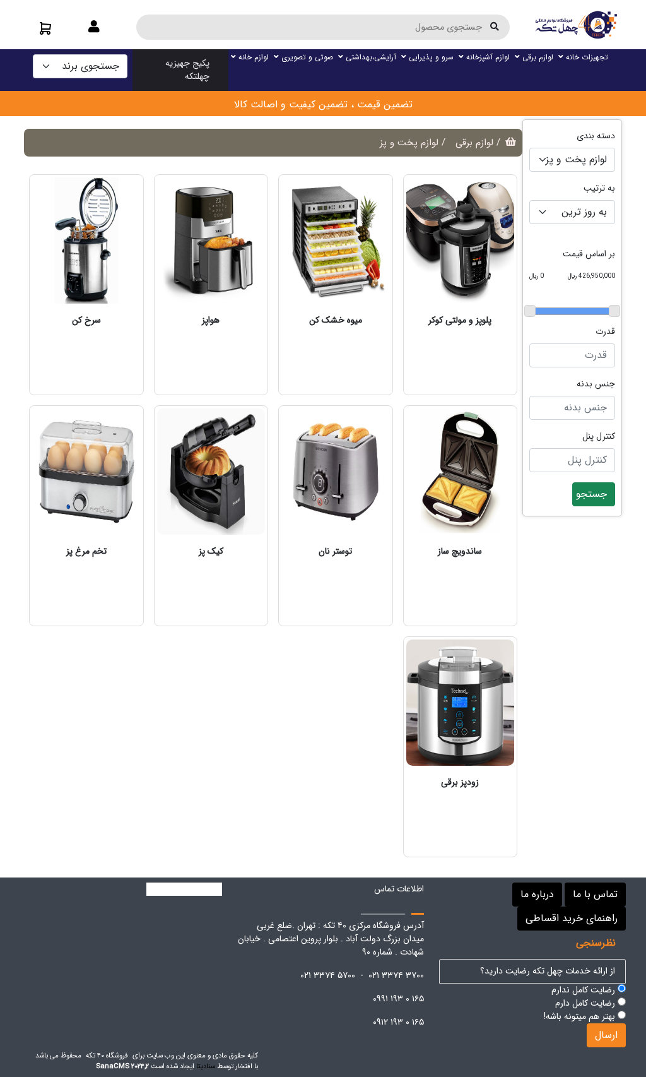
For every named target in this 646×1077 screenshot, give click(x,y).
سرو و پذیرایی (430, 57)
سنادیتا (205, 1066)
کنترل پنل (598, 436)
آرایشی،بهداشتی (369, 57)
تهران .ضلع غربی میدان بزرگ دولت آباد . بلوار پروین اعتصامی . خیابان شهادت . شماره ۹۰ (331, 939)
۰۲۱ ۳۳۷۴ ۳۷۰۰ (396, 975)
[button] (94, 27)
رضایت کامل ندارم (584, 990)
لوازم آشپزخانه (487, 57)
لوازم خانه (252, 57)
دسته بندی (596, 136)
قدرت (605, 331)
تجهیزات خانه (585, 57)
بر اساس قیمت (589, 254)
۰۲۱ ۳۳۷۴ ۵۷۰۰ (327, 975)
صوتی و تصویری (306, 57)
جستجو (591, 494)
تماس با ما (595, 894)
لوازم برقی (536, 57)
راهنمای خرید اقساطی (572, 918)
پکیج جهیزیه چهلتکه (187, 69)
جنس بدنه (596, 384)
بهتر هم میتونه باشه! (581, 1016)
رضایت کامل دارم (586, 1003)
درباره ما (537, 894)
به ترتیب (599, 188)
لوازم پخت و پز (409, 142)
